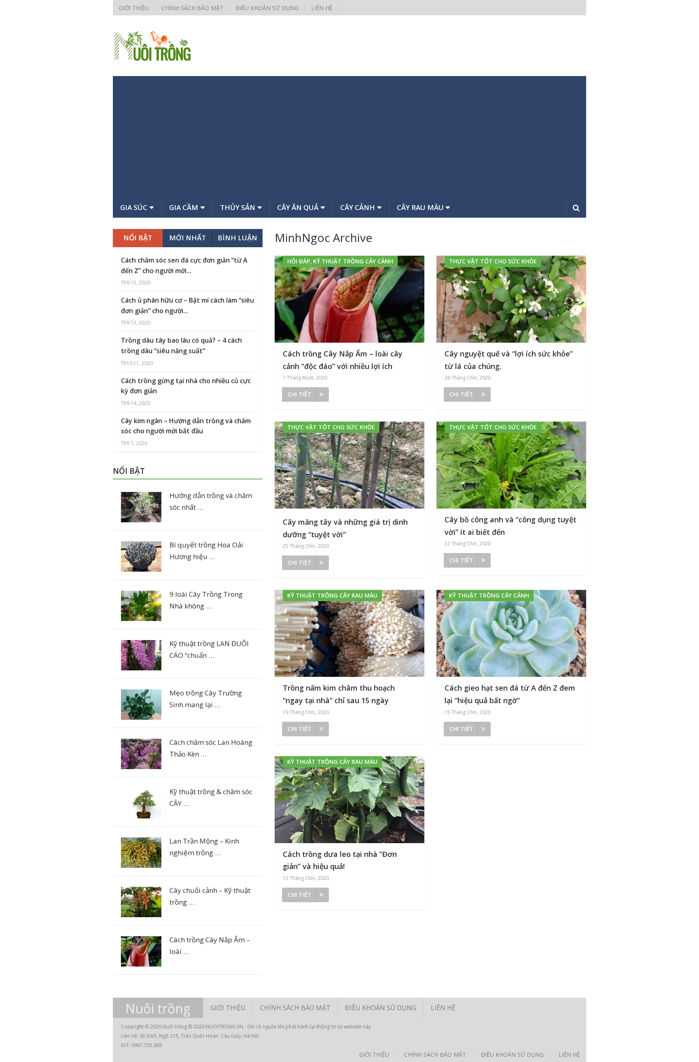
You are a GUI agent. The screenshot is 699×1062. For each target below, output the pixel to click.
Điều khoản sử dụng (267, 7)
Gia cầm (183, 207)
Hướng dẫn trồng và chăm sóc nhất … (210, 501)
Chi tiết (299, 394)
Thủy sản (237, 207)
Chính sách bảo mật (192, 7)
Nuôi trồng (158, 1008)
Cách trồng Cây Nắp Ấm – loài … (209, 945)
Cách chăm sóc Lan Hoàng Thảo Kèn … (210, 748)
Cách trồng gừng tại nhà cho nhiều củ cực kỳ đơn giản (186, 386)
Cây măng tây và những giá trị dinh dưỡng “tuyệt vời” (345, 528)
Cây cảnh (357, 207)
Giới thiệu (134, 7)
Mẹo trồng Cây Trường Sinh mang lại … (205, 698)
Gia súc (133, 207)
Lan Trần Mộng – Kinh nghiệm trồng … (204, 846)
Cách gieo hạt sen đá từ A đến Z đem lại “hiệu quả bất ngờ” (510, 694)
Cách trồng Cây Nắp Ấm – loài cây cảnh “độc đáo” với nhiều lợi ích (342, 360)
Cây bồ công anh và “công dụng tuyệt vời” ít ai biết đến (510, 526)
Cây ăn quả (297, 207)
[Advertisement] (349, 136)
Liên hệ (322, 7)
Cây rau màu (420, 207)
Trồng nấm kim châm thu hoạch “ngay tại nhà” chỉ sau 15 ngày (339, 694)
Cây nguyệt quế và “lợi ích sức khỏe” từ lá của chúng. (509, 360)
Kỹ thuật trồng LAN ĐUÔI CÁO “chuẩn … (209, 649)
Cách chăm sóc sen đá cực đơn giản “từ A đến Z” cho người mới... (184, 265)
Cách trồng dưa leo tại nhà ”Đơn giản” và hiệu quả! (340, 860)
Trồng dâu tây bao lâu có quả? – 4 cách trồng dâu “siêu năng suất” (181, 345)
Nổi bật (137, 237)
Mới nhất (187, 237)
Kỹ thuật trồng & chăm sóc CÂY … (210, 797)
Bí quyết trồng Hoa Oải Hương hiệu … (206, 550)
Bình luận (237, 237)
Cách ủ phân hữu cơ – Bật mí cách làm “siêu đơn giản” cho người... (187, 305)
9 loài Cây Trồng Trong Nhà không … (206, 599)
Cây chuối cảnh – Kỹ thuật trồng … (209, 896)
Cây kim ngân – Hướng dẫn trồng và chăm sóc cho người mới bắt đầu (186, 426)
